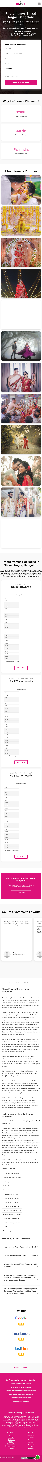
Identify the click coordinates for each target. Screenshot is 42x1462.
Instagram (31, 1435)
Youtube (31, 1444)
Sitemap (11, 1448)
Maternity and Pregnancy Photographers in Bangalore (21, 1390)
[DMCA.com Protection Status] (28, 1459)
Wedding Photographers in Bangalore (21, 1383)
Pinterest (31, 1448)
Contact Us (11, 1440)
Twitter (31, 1446)
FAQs (11, 1442)
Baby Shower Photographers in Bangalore (21, 1394)
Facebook (31, 1437)
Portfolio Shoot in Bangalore (21, 1401)
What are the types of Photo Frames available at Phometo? (20, 1265)
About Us (11, 1438)
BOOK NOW (21, 893)
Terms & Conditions (11, 1446)
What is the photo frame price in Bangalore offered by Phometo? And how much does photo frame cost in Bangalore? (20, 1277)
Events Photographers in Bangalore (21, 1397)
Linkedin (31, 1442)
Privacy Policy (11, 1444)
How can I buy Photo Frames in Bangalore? (20, 1247)
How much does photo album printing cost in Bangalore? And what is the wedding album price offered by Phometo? (20, 1291)
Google (31, 1440)
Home (11, 1436)
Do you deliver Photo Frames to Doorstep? (20, 1255)
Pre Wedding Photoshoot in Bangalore (21, 1387)
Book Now (21, 668)
